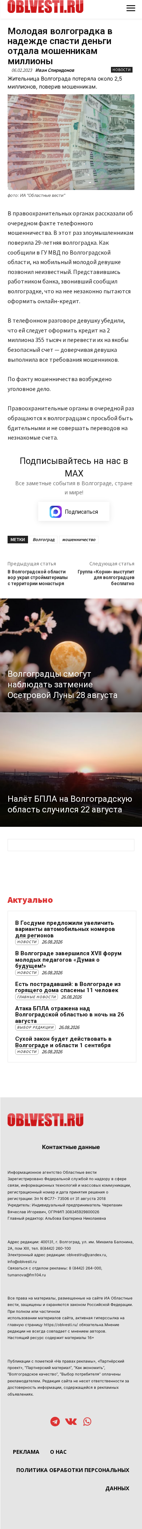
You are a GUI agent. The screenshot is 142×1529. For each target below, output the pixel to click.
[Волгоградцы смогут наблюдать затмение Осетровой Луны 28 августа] (71, 655)
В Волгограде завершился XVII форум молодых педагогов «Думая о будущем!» (68, 959)
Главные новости (36, 996)
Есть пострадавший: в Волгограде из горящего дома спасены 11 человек (68, 987)
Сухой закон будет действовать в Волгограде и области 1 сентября (63, 1042)
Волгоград (44, 539)
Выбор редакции (35, 1027)
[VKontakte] (71, 1422)
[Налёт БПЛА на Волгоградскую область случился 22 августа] (71, 770)
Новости (121, 69)
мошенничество (78, 539)
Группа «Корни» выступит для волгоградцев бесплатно (106, 577)
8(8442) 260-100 (55, 1248)
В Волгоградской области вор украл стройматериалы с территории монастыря (38, 577)
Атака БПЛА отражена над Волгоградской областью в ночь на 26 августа (69, 1014)
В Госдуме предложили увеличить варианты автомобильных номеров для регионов (65, 929)
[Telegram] (55, 1422)
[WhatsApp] (87, 1422)
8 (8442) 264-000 (85, 1268)
